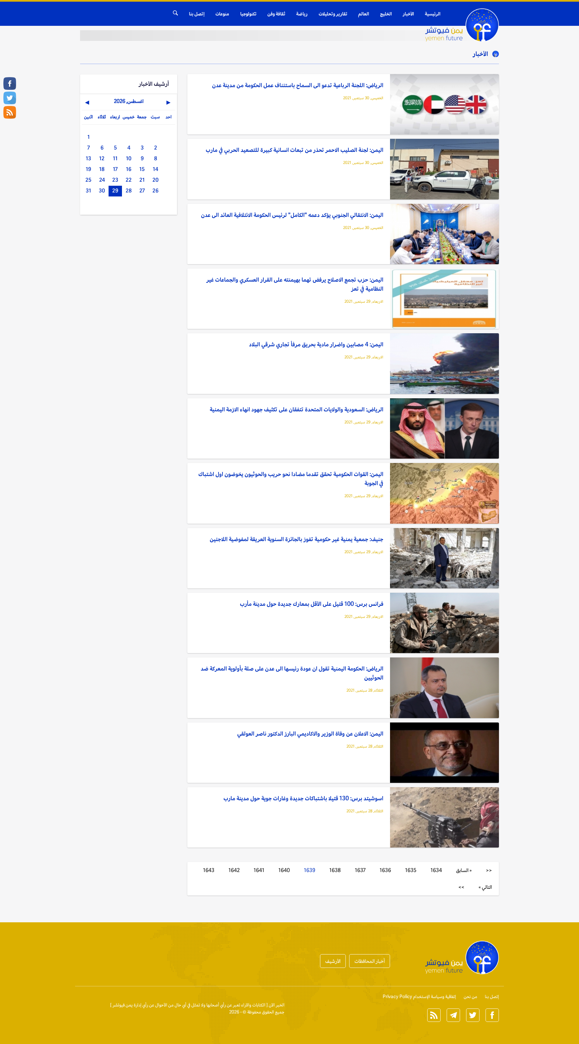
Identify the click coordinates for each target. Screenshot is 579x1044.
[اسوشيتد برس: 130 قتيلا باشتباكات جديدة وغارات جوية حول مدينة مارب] (444, 818)
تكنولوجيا (248, 14)
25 (88, 180)
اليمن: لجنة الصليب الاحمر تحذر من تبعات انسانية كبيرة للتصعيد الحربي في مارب (294, 150)
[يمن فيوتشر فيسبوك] (9, 83)
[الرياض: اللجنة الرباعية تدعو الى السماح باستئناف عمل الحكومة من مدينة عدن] (444, 104)
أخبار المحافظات (370, 961)
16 (128, 169)
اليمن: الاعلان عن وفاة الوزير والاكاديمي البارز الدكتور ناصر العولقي (310, 733)
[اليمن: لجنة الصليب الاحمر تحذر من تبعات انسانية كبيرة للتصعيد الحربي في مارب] (444, 169)
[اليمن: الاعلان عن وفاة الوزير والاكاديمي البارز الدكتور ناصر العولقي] (444, 753)
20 (155, 180)
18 (102, 169)
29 (115, 190)
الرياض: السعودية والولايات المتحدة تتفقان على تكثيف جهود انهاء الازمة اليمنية (296, 409)
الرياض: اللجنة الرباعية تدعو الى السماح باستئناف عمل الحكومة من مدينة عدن (297, 85)
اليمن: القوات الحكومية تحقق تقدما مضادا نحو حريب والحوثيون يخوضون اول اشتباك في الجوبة (290, 478)
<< (489, 870)
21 (142, 180)
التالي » (485, 887)
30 (102, 190)
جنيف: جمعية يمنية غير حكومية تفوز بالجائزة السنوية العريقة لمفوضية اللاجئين (296, 539)
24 (102, 180)
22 (129, 180)
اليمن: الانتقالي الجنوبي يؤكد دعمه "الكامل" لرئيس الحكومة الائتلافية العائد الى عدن (292, 215)
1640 (284, 870)
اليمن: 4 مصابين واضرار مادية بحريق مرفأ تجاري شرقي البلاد (316, 344)
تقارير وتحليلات (333, 14)
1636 (385, 870)
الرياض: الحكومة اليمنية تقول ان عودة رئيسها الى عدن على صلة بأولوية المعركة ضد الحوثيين (292, 673)
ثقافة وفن (276, 14)
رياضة (302, 14)
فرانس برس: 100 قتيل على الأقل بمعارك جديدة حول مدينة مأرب (311, 603)
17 (115, 169)
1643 (208, 870)
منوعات (222, 14)
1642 (234, 870)
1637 (360, 870)
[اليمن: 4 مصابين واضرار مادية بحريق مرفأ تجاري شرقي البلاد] (444, 364)
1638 (335, 870)
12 (102, 158)
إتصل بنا (196, 14)
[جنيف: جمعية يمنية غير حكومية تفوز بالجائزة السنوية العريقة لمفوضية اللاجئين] (444, 558)
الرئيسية (432, 14)
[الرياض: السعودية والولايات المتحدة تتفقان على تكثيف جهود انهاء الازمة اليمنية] (444, 429)
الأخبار (408, 14)
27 (142, 190)
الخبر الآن (276, 1005)
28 (129, 190)
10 (128, 158)
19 (88, 169)
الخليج (386, 14)
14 (155, 169)
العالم (363, 14)
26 (155, 190)
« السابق (464, 870)
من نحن (470, 996)
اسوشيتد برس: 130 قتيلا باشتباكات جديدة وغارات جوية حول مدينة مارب (303, 798)
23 (115, 180)
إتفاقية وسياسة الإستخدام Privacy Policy (419, 996)
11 (115, 158)
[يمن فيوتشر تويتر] (9, 98)
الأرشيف (332, 961)
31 (88, 190)
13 (88, 158)
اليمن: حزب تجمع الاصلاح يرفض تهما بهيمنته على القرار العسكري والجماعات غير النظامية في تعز (294, 284)
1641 (259, 870)
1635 (410, 870)
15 (142, 169)
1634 (436, 870)
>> (461, 887)
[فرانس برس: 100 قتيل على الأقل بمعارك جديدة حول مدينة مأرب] (444, 623)
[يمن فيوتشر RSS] (9, 112)
